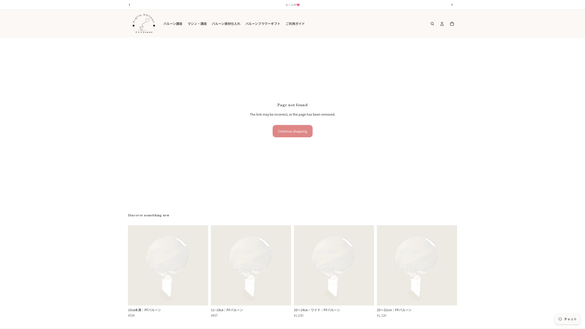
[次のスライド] (201, 265)
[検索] (432, 24)
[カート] (452, 24)
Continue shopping (292, 131)
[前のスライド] (135, 265)
